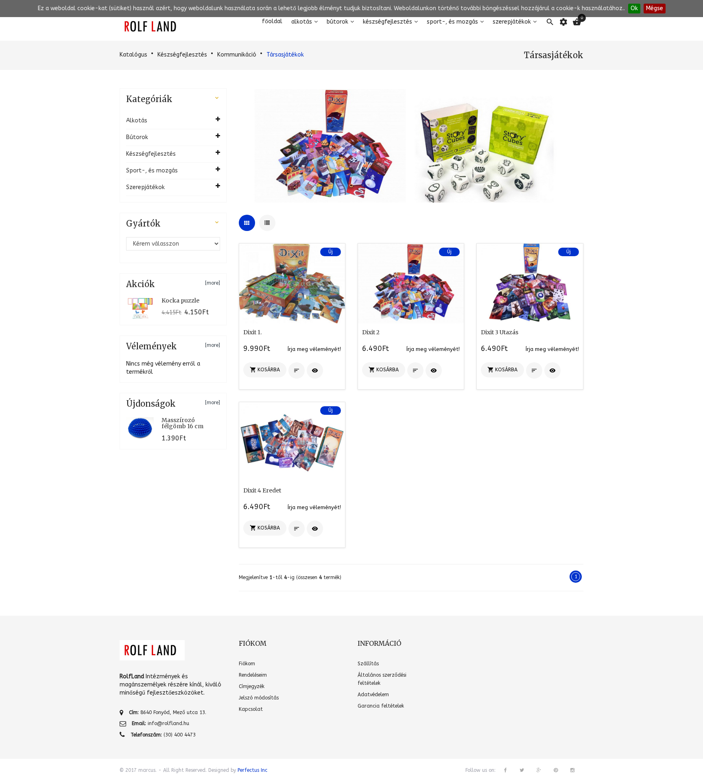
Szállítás (368, 664)
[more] (212, 283)
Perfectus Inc (252, 770)
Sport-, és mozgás (452, 21)
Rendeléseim (253, 675)
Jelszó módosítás (259, 698)
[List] (267, 223)
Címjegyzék (251, 686)
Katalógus (133, 54)
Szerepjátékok (512, 21)
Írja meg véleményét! (314, 349)
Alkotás (301, 21)
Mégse (654, 8)
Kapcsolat (251, 709)
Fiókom (247, 664)
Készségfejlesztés (387, 21)
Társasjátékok (285, 54)
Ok (634, 8)
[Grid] (247, 223)
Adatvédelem (373, 694)
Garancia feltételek (381, 706)
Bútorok (337, 21)
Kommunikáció (236, 54)
